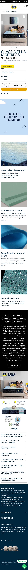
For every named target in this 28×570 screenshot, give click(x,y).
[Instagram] (9, 540)
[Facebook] (2, 540)
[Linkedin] (13, 540)
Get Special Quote (7, 66)
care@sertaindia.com (18, 501)
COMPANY (6, 512)
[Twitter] (6, 540)
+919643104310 (18, 497)
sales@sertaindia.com (12, 499)
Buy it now (14, 89)
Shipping (19, 60)
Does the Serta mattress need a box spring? (12, 466)
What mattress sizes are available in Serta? (10, 441)
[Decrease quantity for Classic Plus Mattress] (2, 85)
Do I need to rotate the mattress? (9, 454)
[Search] (24, 6)
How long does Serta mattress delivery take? (12, 473)
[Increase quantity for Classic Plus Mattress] (6, 85)
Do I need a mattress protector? (8, 448)
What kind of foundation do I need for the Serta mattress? (12, 435)
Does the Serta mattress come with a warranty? (12, 460)
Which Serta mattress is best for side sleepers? (11, 479)
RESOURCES (7, 518)
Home (2, 11)
